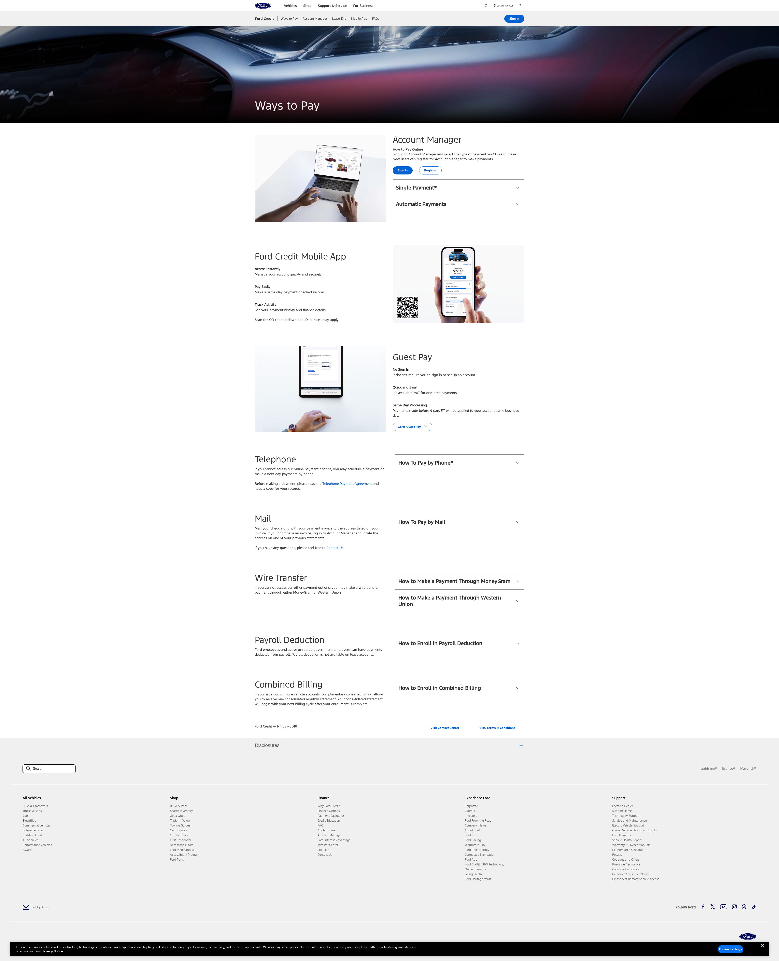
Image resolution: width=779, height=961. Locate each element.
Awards (28, 850)
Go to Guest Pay (409, 427)
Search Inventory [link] (181, 811)
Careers (470, 811)
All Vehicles (30, 840)
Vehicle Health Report (626, 840)
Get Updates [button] (178, 830)
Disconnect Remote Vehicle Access (635, 879)
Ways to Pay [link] (289, 18)
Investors (471, 816)
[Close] (762, 948)
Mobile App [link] (359, 18)
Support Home (622, 811)
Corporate (471, 806)
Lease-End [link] (339, 18)
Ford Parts (177, 859)
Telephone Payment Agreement (347, 483)
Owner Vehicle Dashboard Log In (634, 830)
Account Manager (329, 835)
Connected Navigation (480, 855)
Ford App (471, 859)
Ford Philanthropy (477, 850)
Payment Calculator (330, 816)
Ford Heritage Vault (478, 879)
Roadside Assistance (626, 864)
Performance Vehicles (37, 845)
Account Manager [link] (315, 18)
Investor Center (327, 845)
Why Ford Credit (328, 806)
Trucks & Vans (32, 811)
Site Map (323, 850)
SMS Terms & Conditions (497, 728)
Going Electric (474, 874)
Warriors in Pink (475, 845)
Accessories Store (182, 845)
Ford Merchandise (182, 850)
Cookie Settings (730, 949)
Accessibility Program (184, 855)
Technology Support (625, 816)
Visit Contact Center (444, 728)
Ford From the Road (478, 820)
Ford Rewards (621, 835)
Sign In (514, 18)
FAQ (320, 825)
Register (430, 170)
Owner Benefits (475, 869)
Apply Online (326, 830)
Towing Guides (180, 825)
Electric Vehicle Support (628, 825)
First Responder (180, 840)
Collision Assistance (625, 869)
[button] (458, 188)
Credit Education (328, 820)
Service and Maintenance (629, 820)
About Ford (472, 830)
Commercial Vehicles (37, 825)
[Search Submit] (486, 5)
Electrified (29, 820)
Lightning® (708, 768)
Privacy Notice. (53, 951)
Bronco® (728, 768)
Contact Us (334, 548)
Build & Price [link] (179, 806)
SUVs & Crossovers (35, 806)
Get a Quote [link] (178, 816)
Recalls (617, 855)
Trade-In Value (180, 820)
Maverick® (748, 768)
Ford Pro (470, 835)
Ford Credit (264, 18)
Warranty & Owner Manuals (631, 845)
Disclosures (267, 745)
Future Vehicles (33, 830)
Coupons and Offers (625, 859)
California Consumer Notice (630, 874)
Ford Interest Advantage (334, 840)
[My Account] (520, 5)
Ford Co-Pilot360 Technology (484, 864)
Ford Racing (473, 840)
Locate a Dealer (622, 806)
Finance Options (328, 811)
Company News (475, 825)
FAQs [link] (375, 18)
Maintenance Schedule (627, 850)
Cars (26, 816)
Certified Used (32, 835)
